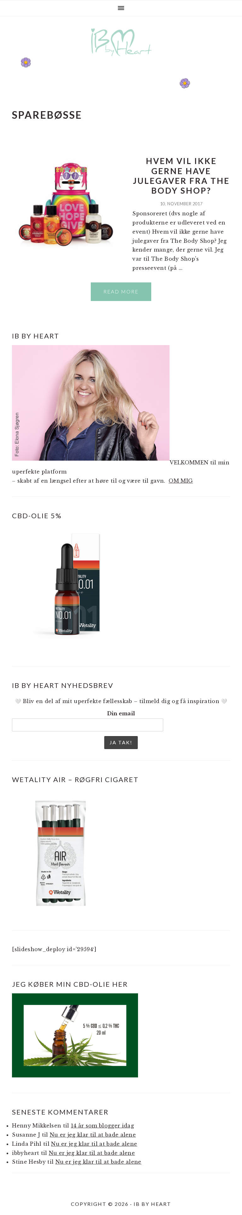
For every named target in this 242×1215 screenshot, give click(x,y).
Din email (121, 713)
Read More (121, 291)
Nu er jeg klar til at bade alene (93, 1135)
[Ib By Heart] (121, 59)
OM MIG (181, 481)
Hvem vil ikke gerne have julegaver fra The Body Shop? (181, 176)
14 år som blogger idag (102, 1125)
